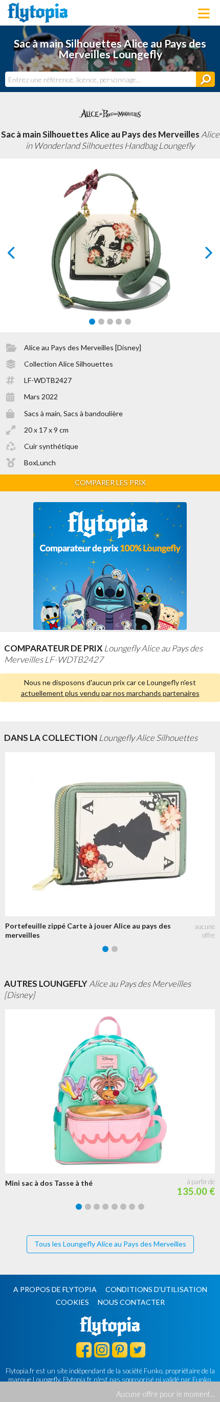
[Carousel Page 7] (132, 1207)
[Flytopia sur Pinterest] (119, 1349)
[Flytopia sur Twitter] (137, 1349)
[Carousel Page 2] (101, 322)
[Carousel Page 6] (123, 1207)
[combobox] (100, 79)
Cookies (72, 1302)
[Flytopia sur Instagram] (101, 1349)
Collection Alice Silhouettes (68, 363)
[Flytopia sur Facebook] (84, 1349)
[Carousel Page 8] (141, 1207)
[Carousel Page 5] (128, 322)
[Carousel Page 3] (110, 322)
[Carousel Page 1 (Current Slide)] (92, 322)
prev (22, 255)
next (197, 255)
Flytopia (38, 13)
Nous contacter (131, 1302)
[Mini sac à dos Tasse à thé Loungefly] (112, 1091)
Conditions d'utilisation (156, 1289)
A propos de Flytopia (55, 1289)
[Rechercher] (205, 79)
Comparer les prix (110, 482)
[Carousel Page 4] (119, 322)
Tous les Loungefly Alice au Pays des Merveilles (110, 1243)
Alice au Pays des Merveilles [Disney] (82, 347)
